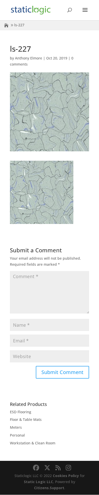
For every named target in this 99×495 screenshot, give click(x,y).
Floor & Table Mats (26, 419)
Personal (17, 435)
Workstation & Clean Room (32, 443)
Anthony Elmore (28, 58)
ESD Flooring (20, 411)
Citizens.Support (49, 487)
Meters (16, 427)
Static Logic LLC (38, 481)
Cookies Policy (66, 475)
